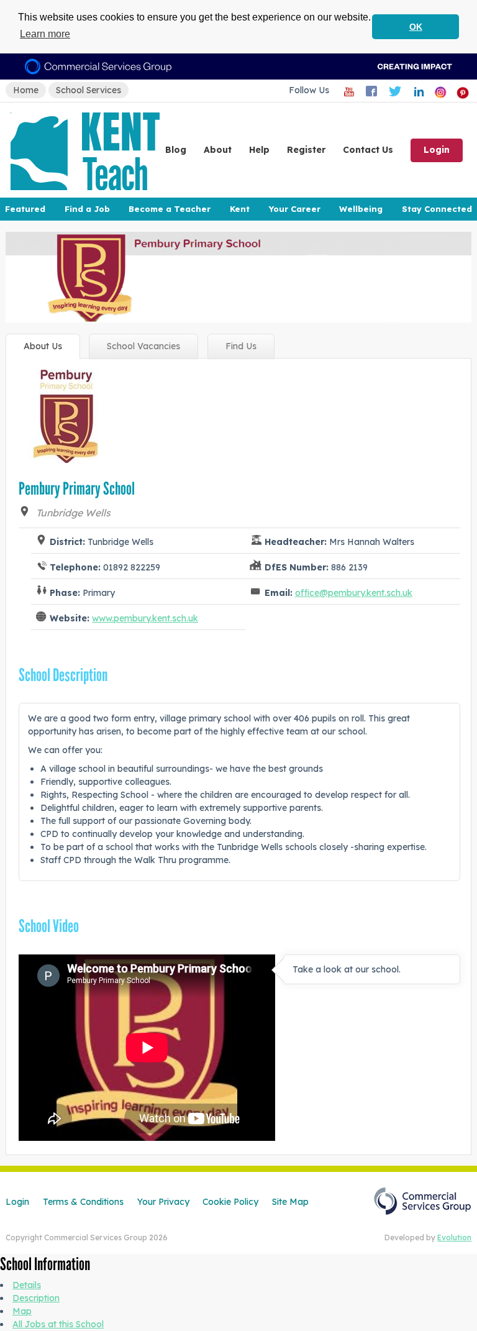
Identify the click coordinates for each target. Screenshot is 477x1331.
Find (241, 346)
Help (259, 149)
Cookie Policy (230, 1201)
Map (22, 1311)
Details (26, 1285)
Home (26, 90)
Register (306, 149)
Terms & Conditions (83, 1201)
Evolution (454, 1237)
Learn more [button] (45, 34)
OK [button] (415, 27)
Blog (175, 149)
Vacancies (143, 346)
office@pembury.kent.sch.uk (353, 592)
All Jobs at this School (58, 1324)
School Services (88, 90)
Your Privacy (163, 1201)
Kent (240, 209)
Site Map (290, 1201)
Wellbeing (361, 209)
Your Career (294, 209)
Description (36, 1298)
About (218, 149)
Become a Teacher (170, 209)
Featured (25, 209)
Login (437, 149)
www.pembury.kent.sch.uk (145, 618)
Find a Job (87, 209)
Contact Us (368, 149)
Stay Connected (437, 209)
